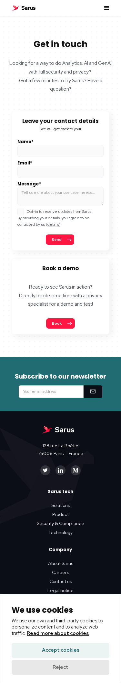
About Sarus (60, 563)
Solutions (60, 505)
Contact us (60, 581)
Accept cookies (60, 650)
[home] (23, 8)
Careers (60, 572)
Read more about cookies (58, 633)
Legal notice (60, 590)
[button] (107, 8)
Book (57, 323)
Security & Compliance (60, 523)
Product (60, 514)
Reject (60, 667)
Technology (60, 532)
